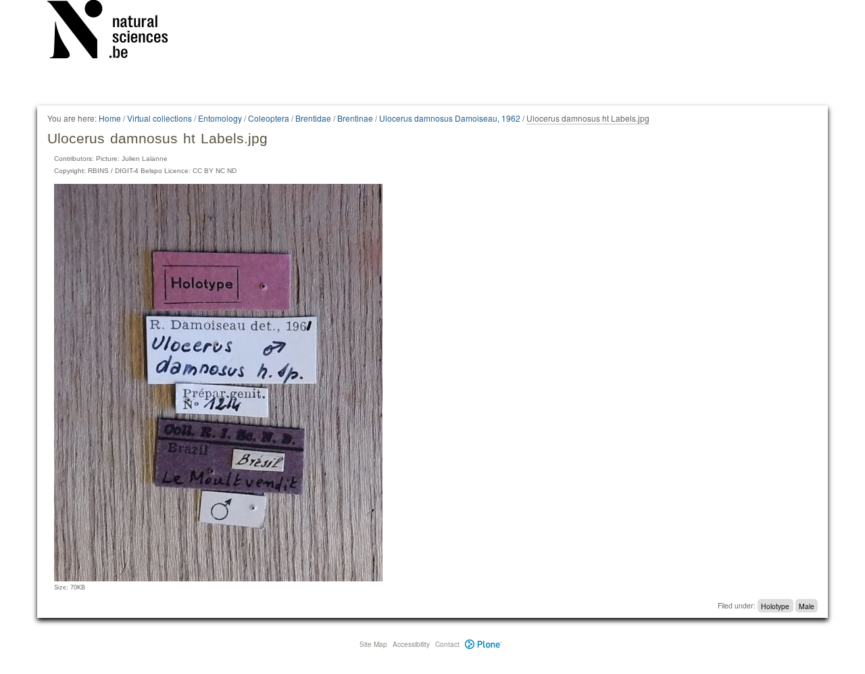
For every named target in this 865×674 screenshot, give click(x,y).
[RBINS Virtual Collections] (116, 32)
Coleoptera (268, 118)
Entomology (220, 118)
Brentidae (313, 118)
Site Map (373, 644)
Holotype (775, 605)
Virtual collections (159, 118)
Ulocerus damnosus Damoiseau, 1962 (449, 118)
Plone (483, 644)
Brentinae (355, 118)
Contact (447, 644)
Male (806, 605)
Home (110, 118)
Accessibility (411, 644)
